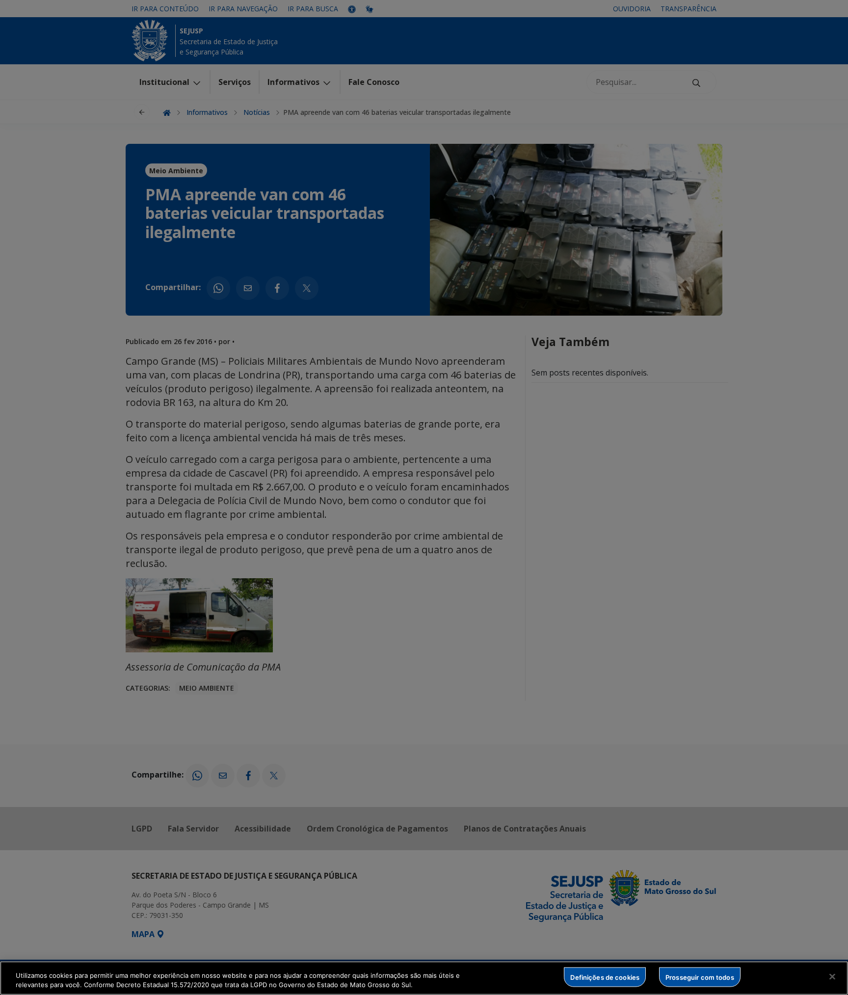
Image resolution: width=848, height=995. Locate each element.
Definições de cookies (604, 977)
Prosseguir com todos (699, 977)
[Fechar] (832, 977)
